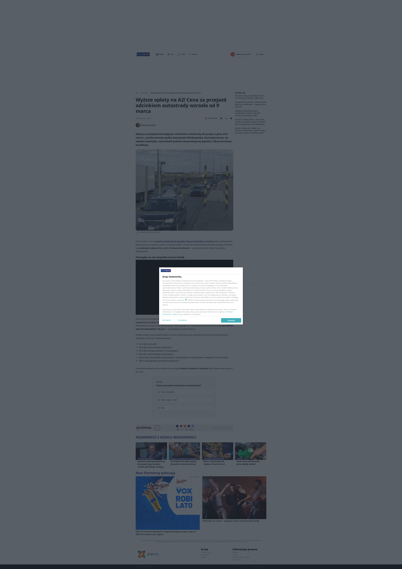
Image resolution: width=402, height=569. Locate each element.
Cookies (175, 314)
